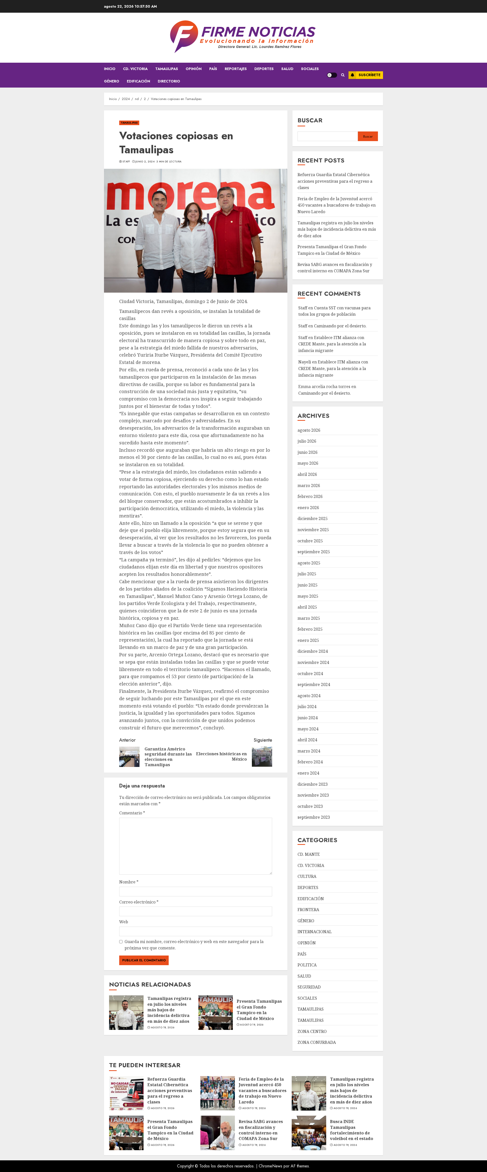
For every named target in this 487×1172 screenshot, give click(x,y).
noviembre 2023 (313, 795)
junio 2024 (308, 718)
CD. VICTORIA (135, 68)
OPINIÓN (194, 68)
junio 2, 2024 (144, 161)
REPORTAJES (236, 68)
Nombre (128, 882)
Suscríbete (369, 74)
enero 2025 (308, 640)
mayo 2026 (308, 463)
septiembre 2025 (314, 552)
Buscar (310, 120)
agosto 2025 (309, 563)
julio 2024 (307, 706)
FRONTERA (308, 909)
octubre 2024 (310, 673)
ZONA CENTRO (312, 1031)
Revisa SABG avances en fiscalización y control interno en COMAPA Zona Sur (261, 1130)
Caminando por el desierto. (340, 326)
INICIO (109, 68)
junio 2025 (308, 585)
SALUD (287, 68)
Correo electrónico (139, 902)
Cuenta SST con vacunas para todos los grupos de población (334, 311)
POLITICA (307, 965)
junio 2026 (308, 452)
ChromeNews (270, 1166)
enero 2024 (308, 773)
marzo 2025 (309, 618)
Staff (126, 161)
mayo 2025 (308, 596)
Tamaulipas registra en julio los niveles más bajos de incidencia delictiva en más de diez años (169, 1010)
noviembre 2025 (313, 529)
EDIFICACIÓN (138, 81)
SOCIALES (310, 68)
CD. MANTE (309, 854)
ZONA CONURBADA (317, 1042)
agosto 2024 (309, 695)
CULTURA (307, 876)
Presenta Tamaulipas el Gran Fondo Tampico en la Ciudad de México (259, 1009)
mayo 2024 (308, 729)
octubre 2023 (310, 806)
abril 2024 (307, 740)
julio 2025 (307, 574)
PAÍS (213, 68)
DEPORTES (264, 68)
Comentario (132, 813)
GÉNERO (111, 81)
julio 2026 (307, 441)
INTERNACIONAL (315, 931)
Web (123, 922)
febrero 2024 (310, 762)
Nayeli (304, 362)
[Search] (343, 75)
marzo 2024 (309, 751)
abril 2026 (307, 474)
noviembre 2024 (313, 662)
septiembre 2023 (314, 817)
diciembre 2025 (313, 518)
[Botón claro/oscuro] (332, 75)
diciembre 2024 (313, 651)
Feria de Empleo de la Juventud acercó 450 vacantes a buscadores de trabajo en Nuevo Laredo (337, 205)
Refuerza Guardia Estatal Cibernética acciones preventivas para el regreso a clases (335, 181)
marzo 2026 (309, 485)
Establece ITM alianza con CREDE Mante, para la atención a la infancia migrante (332, 344)
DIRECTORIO (169, 81)
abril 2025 (307, 607)
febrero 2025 (310, 629)
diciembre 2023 (313, 784)
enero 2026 (308, 507)
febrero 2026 (310, 496)
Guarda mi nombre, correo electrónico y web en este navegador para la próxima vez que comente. (194, 945)
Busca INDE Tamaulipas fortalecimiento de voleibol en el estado (351, 1130)
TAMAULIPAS (166, 68)
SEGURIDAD (309, 987)
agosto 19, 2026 (163, 1027)
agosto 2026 (309, 430)
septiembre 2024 (314, 684)
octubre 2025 (310, 541)
